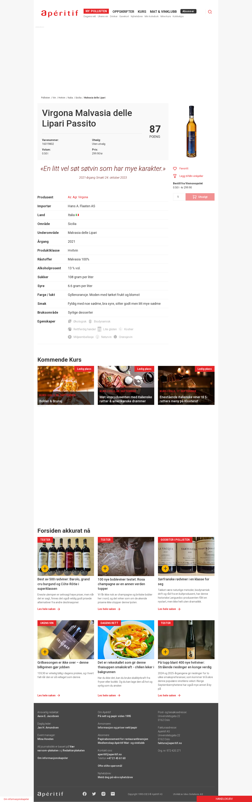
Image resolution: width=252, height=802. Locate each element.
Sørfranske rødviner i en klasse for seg (183, 581)
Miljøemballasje (83, 337)
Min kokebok (152, 16)
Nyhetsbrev (137, 16)
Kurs (142, 11)
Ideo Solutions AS (193, 794)
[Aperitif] (59, 13)
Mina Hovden (45, 739)
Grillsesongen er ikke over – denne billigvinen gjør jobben (63, 665)
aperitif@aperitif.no (110, 754)
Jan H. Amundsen (48, 727)
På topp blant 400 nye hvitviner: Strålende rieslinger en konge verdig (184, 665)
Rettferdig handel (84, 329)
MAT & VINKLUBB (163, 11)
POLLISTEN (98, 11)
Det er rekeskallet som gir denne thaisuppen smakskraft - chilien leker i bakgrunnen (126, 667)
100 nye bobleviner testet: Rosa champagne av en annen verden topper (121, 584)
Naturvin (106, 337)
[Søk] (210, 12)
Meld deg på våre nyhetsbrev (115, 777)
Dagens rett (90, 16)
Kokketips (178, 16)
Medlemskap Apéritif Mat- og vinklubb (121, 742)
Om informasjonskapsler (52, 758)
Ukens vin (103, 16)
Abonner (188, 11)
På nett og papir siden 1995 (114, 716)
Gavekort (124, 16)
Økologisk (80, 321)
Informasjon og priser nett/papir (117, 727)
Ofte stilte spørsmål (110, 765)
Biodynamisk (102, 321)
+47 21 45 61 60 (116, 758)
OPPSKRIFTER (123, 11)
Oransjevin (125, 337)
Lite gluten (110, 329)
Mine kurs (165, 16)
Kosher (128, 329)
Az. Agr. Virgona (78, 197)
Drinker (114, 16)
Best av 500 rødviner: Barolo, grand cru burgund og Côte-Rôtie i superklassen (63, 583)
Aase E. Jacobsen (48, 716)
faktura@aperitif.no (170, 743)
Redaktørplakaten (74, 750)
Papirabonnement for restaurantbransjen (123, 739)
